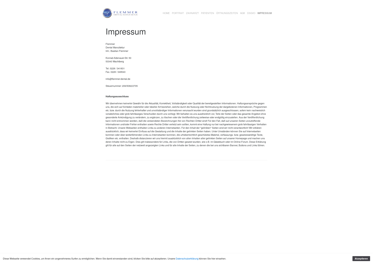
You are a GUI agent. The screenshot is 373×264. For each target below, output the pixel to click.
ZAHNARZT (192, 13)
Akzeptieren (361, 258)
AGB (242, 13)
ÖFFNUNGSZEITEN (227, 13)
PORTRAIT (178, 13)
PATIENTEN (207, 13)
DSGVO (251, 13)
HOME (166, 13)
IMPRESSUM (264, 13)
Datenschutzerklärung (187, 258)
